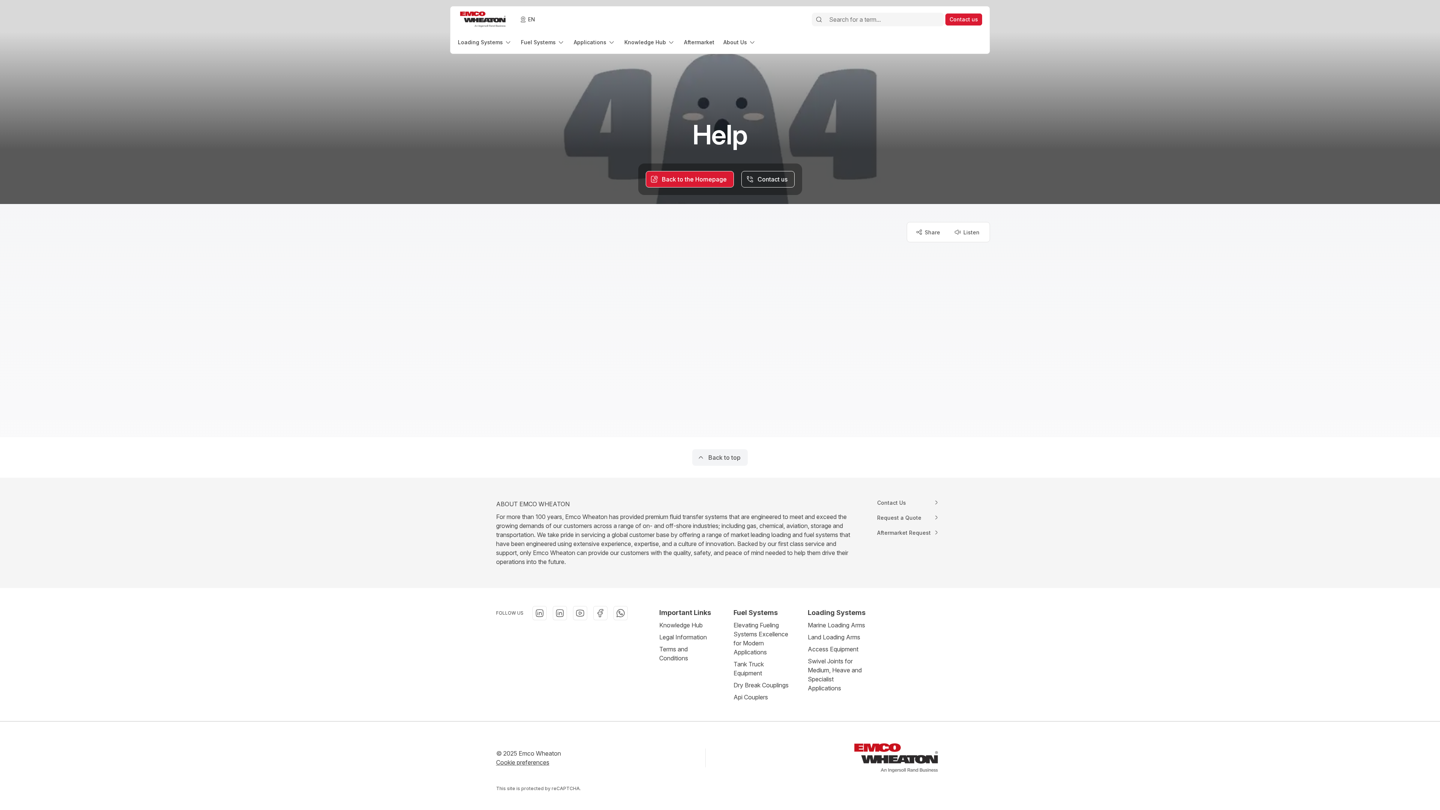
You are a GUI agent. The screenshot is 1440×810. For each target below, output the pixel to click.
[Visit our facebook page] (600, 613)
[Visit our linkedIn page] (539, 613)
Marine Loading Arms (836, 625)
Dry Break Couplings (761, 685)
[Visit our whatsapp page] (621, 613)
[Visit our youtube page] (580, 613)
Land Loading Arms (834, 637)
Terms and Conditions (673, 653)
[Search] (819, 19)
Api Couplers (751, 697)
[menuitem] (485, 42)
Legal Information (683, 637)
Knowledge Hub (681, 625)
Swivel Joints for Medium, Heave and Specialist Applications (835, 674)
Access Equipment (833, 649)
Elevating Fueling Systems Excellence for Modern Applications (761, 638)
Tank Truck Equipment (749, 668)
